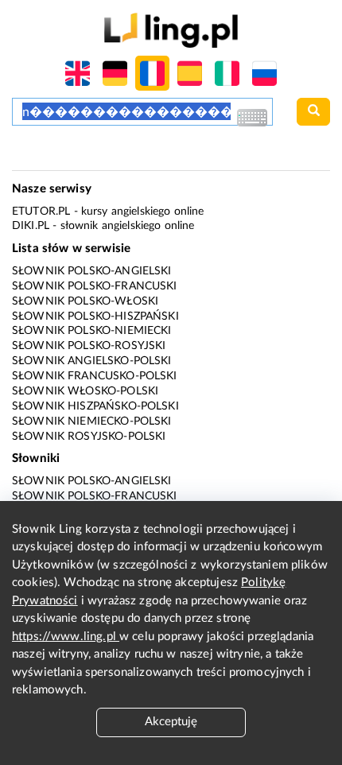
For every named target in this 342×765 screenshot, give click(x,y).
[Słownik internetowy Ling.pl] (170, 30)
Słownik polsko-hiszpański (95, 316)
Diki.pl (30, 225)
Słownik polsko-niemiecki (92, 330)
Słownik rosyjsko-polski (88, 436)
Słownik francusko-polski (94, 376)
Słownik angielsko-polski (92, 361)
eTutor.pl (41, 211)
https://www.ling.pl (65, 637)
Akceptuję (171, 722)
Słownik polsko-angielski (92, 271)
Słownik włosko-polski (85, 391)
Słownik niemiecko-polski (92, 421)
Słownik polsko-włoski (85, 301)
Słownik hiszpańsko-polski (95, 406)
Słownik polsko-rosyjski (88, 345)
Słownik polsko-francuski (94, 286)
